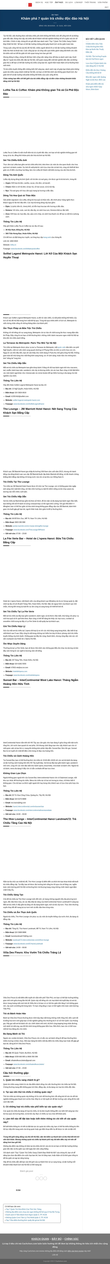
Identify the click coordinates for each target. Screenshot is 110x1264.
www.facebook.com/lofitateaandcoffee (25, 249)
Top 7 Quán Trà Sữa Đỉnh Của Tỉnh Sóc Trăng (23, 1209)
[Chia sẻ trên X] (41, 1178)
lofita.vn (13, 245)
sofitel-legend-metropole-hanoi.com (26, 400)
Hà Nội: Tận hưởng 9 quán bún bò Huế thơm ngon (96, 57)
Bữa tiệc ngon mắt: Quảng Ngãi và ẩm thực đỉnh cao (96, 78)
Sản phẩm (102, 2)
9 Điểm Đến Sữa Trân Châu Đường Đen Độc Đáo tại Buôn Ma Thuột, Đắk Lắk (95, 48)
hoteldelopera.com (20, 671)
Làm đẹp (79, 2)
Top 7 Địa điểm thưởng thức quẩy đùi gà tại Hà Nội (25, 1220)
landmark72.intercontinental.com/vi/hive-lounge (31, 940)
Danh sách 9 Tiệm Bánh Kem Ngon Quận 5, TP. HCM (26, 1215)
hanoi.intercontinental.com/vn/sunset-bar (28, 806)
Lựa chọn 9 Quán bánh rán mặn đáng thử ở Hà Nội (96, 64)
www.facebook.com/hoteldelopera (26, 675)
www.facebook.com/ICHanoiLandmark (28, 944)
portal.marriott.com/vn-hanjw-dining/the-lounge (30, 526)
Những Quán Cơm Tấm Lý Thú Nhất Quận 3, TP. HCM (27, 1217)
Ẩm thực (59, 2)
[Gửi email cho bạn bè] (45, 1178)
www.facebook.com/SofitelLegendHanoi (29, 404)
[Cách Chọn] (12, 5)
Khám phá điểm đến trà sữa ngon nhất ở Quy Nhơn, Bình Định (95, 86)
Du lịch (69, 2)
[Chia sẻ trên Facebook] (37, 1178)
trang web (47, 237)
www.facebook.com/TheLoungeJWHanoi (29, 530)
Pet (106, 7)
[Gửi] (30, 5)
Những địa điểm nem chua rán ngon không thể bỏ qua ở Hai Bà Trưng (33, 1212)
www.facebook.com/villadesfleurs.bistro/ (29, 1064)
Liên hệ (55, 1255)
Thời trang (90, 2)
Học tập (49, 2)
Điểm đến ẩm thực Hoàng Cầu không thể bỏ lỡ (95, 71)
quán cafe (61, 347)
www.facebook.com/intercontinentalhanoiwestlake (33, 810)
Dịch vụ (39, 2)
